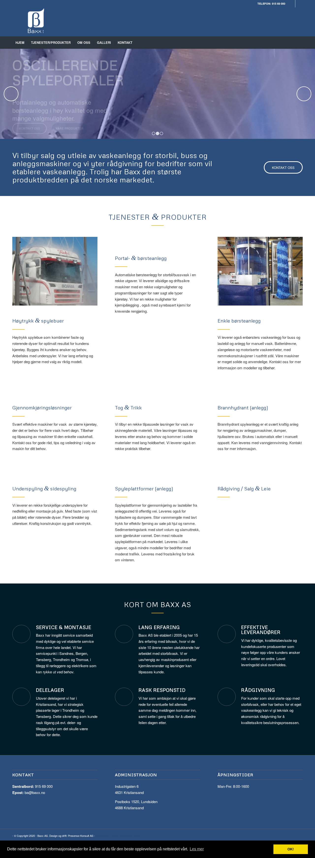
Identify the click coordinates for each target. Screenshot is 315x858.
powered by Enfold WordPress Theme (118, 836)
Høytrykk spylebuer (38, 321)
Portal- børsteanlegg (141, 258)
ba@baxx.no (35, 792)
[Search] (299, 42)
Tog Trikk (128, 407)
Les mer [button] (197, 849)
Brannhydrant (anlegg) (243, 407)
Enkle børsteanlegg (239, 321)
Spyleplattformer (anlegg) (144, 488)
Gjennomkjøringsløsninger (42, 407)
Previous (11, 93)
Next (304, 93)
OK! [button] (290, 849)
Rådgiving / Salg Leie (244, 488)
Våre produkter (69, 132)
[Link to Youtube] (299, 3)
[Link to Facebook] (291, 3)
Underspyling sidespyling (44, 488)
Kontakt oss (29, 132)
